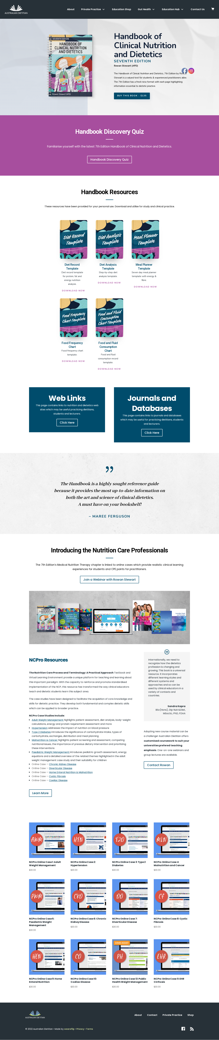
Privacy (80, 1028)
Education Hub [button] (171, 9)
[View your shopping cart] (212, 9)
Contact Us (198, 9)
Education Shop (121, 9)
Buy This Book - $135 (132, 95)
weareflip (69, 1028)
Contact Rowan (158, 765)
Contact (152, 1015)
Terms (89, 1028)
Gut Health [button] (144, 9)
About (70, 9)
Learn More (40, 793)
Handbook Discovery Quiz (109, 159)
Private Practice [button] (91, 9)
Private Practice (172, 1015)
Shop (190, 1015)
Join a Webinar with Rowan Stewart (109, 579)
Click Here (67, 422)
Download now (73, 290)
